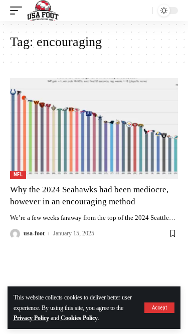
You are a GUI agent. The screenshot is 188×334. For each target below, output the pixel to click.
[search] (142, 11)
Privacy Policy (31, 317)
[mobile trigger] (18, 10)
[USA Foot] (43, 10)
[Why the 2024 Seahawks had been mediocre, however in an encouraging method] (94, 128)
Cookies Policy (79, 317)
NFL (18, 174)
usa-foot (34, 233)
